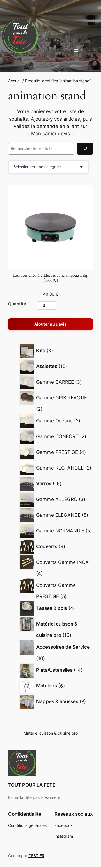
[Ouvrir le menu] (76, 50)
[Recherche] (85, 149)
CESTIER (36, 855)
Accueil (14, 80)
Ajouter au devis (50, 324)
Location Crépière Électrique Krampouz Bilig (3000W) (50, 278)
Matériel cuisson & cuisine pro (51, 733)
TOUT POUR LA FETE (31, 785)
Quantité (17, 303)
